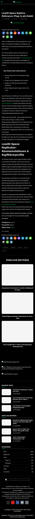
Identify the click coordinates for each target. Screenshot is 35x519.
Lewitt (13, 227)
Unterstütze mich (20, 515)
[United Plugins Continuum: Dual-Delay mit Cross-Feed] (17, 303)
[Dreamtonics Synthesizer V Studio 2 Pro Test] (6, 392)
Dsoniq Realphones (7, 103)
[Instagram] (8, 502)
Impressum (22, 517)
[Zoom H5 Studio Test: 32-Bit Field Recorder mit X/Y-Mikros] (6, 400)
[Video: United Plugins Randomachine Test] (6, 439)
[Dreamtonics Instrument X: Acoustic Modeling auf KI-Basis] (17, 275)
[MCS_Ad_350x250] (17, 367)
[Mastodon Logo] (22, 502)
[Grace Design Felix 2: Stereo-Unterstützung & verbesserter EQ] (17, 331)
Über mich (11, 515)
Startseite (4, 515)
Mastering (13, 247)
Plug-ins (19, 460)
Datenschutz (14, 517)
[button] (3, 33)
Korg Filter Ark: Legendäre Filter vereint (16, 80)
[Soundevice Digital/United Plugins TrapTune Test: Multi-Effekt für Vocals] (6, 422)
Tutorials (18, 466)
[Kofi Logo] (27, 502)
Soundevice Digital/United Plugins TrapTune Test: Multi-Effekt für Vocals (23, 421)
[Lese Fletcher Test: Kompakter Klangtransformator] (6, 408)
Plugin (25, 247)
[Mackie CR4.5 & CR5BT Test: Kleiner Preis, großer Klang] (6, 431)
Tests (18, 457)
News (18, 451)
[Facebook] (17, 502)
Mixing (19, 247)
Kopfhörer (5, 247)
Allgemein (18, 454)
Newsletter (30, 515)
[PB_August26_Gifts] (10, 362)
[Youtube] (13, 502)
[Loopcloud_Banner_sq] (10, 374)
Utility (4, 250)
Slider (18, 469)
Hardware (19, 463)
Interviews (18, 472)
